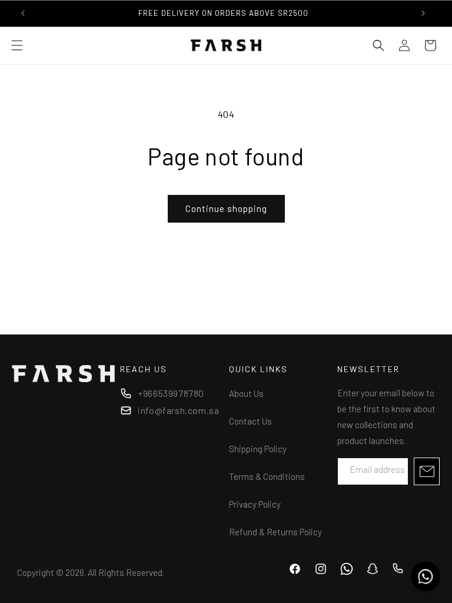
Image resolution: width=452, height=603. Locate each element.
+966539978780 (171, 393)
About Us (246, 393)
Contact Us (250, 421)
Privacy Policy (255, 504)
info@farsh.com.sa (178, 410)
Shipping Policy (258, 448)
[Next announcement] (423, 13)
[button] (17, 45)
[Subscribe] (427, 471)
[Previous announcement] (23, 13)
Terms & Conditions (267, 476)
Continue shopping (226, 208)
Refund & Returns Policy (275, 531)
